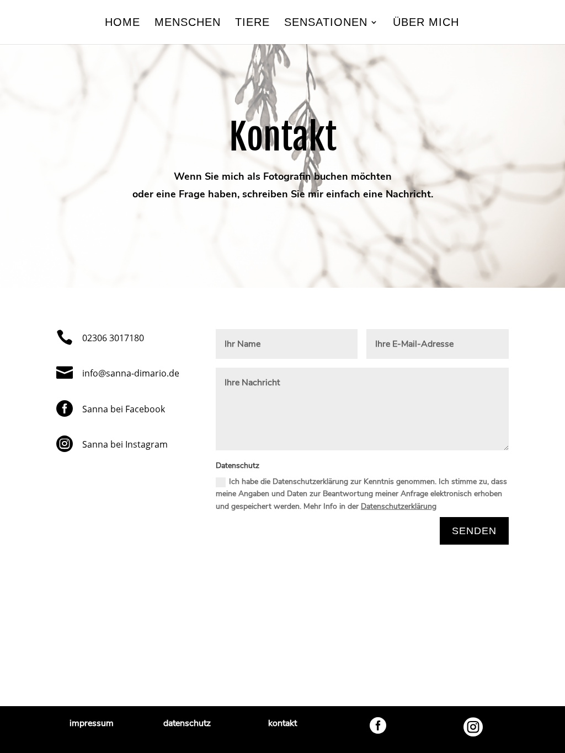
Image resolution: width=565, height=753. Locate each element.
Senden (474, 530)
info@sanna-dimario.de (130, 373)
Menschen (187, 23)
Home (122, 23)
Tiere (252, 23)
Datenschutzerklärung (398, 506)
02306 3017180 (113, 338)
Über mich (426, 23)
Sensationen (325, 23)
